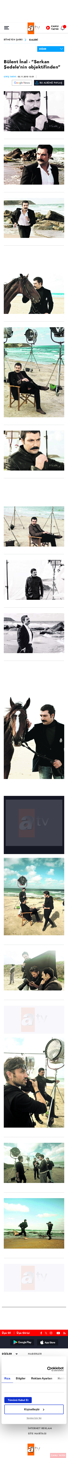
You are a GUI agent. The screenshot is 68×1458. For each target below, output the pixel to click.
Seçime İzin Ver (34, 1418)
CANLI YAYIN (58, 1455)
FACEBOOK (41, 1332)
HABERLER (35, 1354)
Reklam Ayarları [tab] (41, 1378)
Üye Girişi (23, 1333)
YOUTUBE (58, 1332)
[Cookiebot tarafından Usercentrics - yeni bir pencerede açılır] (48, 1369)
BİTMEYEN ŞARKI (13, 39)
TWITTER (46, 1333)
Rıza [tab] (7, 1378)
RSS (65, 1332)
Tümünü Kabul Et (18, 1400)
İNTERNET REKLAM (40, 1428)
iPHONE (47, 1342)
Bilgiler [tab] (21, 1378)
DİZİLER (7, 1354)
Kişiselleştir (32, 1409)
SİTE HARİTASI (37, 1433)
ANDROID (22, 1342)
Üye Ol (6, 1333)
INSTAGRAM (51, 1332)
